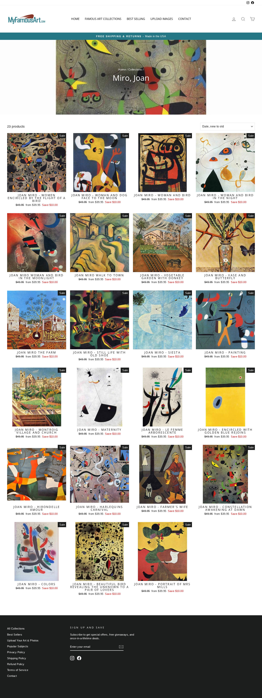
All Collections (16, 628)
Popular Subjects (17, 646)
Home (75, 19)
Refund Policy (15, 664)
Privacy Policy (16, 652)
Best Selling (136, 19)
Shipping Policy (16, 658)
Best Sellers (14, 634)
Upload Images (161, 19)
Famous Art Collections (103, 19)
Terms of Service (17, 669)
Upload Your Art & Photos (23, 640)
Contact (184, 19)
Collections (135, 69)
